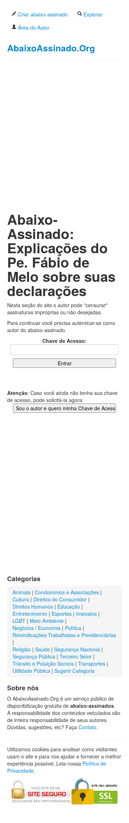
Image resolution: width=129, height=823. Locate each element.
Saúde (42, 649)
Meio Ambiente (47, 620)
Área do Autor (32, 27)
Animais (21, 592)
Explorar (92, 14)
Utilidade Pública (31, 670)
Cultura (21, 599)
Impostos (86, 613)
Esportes (62, 613)
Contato (87, 727)
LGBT (19, 620)
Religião (22, 649)
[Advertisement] (64, 130)
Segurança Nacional (77, 649)
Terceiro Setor (75, 656)
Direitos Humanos (33, 606)
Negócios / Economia (37, 627)
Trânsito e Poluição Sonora (43, 663)
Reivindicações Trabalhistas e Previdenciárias (64, 635)
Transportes (91, 663)
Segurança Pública (34, 656)
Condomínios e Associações (67, 592)
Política (73, 627)
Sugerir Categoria (74, 670)
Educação (68, 606)
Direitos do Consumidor (60, 599)
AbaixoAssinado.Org (51, 47)
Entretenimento (30, 613)
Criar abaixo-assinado (42, 14)
